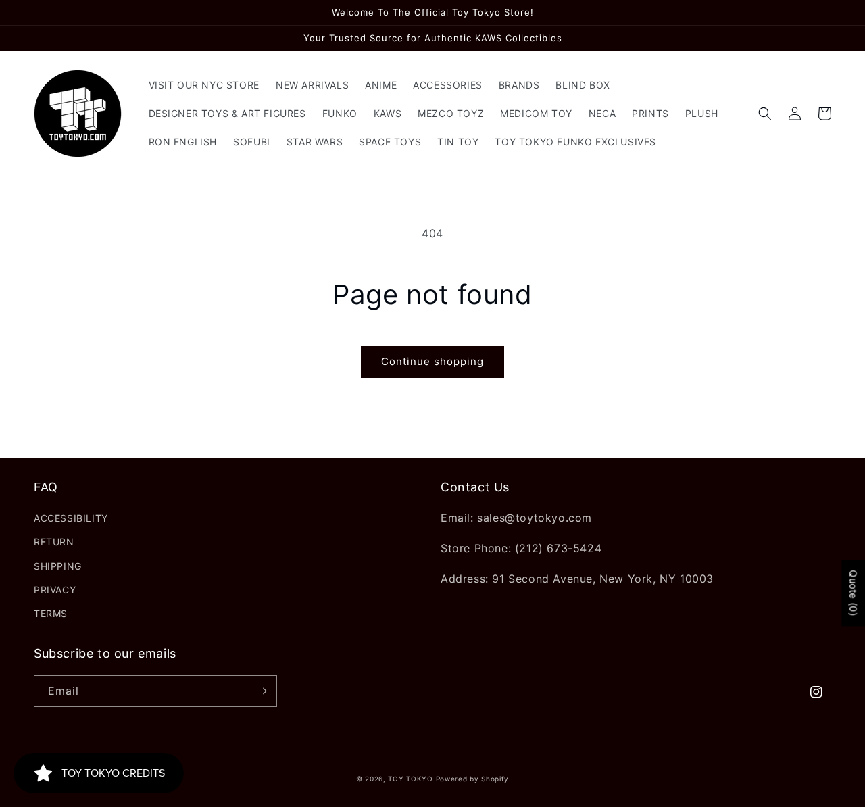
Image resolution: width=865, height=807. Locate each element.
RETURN (54, 541)
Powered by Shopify (473, 779)
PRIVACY (55, 589)
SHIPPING (58, 566)
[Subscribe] (261, 691)
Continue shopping (432, 361)
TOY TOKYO (410, 779)
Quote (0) (853, 593)
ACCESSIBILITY (71, 518)
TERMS (51, 613)
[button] (765, 113)
